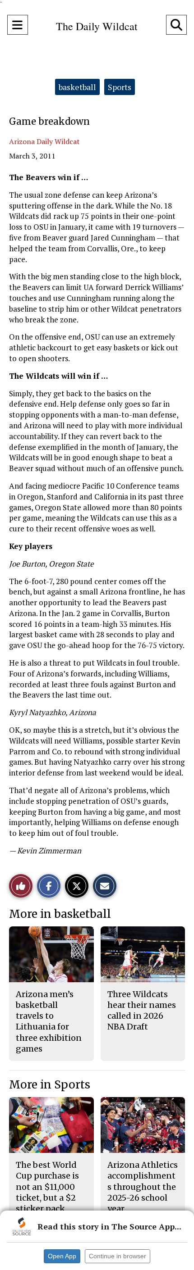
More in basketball (60, 914)
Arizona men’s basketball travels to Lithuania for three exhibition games (49, 1021)
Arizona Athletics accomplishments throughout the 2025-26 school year (142, 1187)
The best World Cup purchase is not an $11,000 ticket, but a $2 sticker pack (47, 1187)
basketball (77, 87)
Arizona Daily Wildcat (44, 141)
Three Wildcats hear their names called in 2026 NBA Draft (141, 1010)
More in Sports (49, 1085)
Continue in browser (117, 1256)
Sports (119, 87)
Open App (62, 1256)
